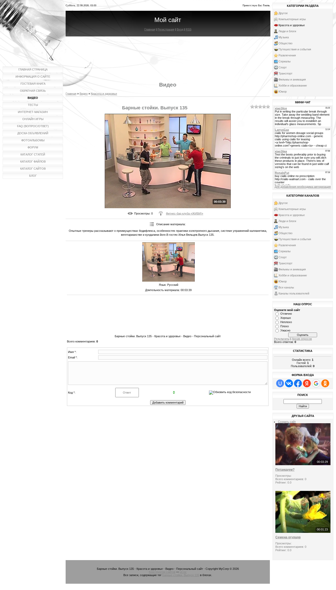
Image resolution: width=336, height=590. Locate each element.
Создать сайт (287, 421)
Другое (283, 13)
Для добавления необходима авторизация (303, 186)
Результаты (282, 338)
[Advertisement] (167, 54)
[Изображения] (168, 262)
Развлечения (287, 55)
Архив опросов (302, 338)
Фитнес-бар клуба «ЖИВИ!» (184, 213)
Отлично (286, 313)
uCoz (183, 571)
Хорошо (285, 317)
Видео (84, 93)
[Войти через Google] (316, 383)
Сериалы (285, 61)
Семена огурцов (288, 537)
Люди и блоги (287, 31)
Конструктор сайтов (162, 571)
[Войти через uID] (280, 383)
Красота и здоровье (104, 93)
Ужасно (285, 330)
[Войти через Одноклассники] (325, 383)
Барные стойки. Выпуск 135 (180, 575)
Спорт (283, 67)
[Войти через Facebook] (298, 383)
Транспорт (285, 73)
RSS (188, 29)
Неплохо (286, 322)
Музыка (284, 37)
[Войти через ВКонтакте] (289, 383)
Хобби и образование (293, 85)
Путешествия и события (295, 49)
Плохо (284, 326)
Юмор (283, 91)
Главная (149, 29)
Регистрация (166, 29)
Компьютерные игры (292, 19)
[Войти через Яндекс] (307, 383)
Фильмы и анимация (292, 79)
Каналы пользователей (294, 293)
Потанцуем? (285, 469)
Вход (180, 29)
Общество (285, 43)
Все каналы (286, 287)
